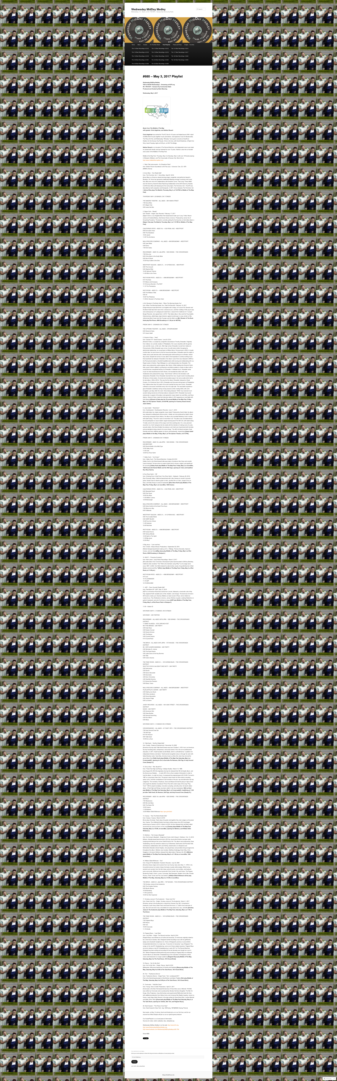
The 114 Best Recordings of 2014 (179, 48)
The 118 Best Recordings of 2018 (140, 56)
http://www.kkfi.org (173, 1025)
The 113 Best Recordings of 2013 (160, 48)
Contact (145, 44)
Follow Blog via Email (137, 1051)
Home (133, 44)
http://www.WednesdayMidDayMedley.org (155, 1027)
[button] (156, 110)
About (139, 44)
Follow (134, 1062)
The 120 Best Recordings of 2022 (160, 60)
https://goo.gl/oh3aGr (166, 811)
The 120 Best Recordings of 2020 (179, 56)
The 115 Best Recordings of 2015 (140, 52)
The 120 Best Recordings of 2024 (140, 63)
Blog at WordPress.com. (168, 1075)
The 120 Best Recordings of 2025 (160, 63)
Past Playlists (166, 44)
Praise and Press (177, 44)
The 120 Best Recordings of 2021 (140, 60)
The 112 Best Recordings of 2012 (140, 48)
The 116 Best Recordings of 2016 (160, 52)
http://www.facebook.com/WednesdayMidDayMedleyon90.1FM (161, 1029)
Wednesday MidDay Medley (148, 9)
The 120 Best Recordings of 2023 (179, 60)
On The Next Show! (155, 44)
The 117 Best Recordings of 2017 (179, 52)
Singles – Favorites (189, 44)
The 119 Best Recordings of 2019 (160, 56)
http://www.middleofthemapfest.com (153, 160)
